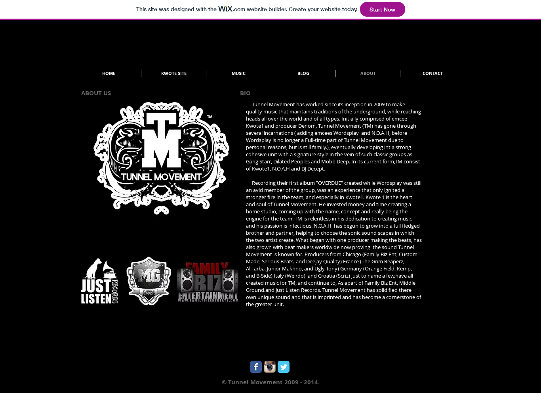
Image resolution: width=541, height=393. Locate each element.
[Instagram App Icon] (270, 367)
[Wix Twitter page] (284, 367)
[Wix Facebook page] (256, 367)
